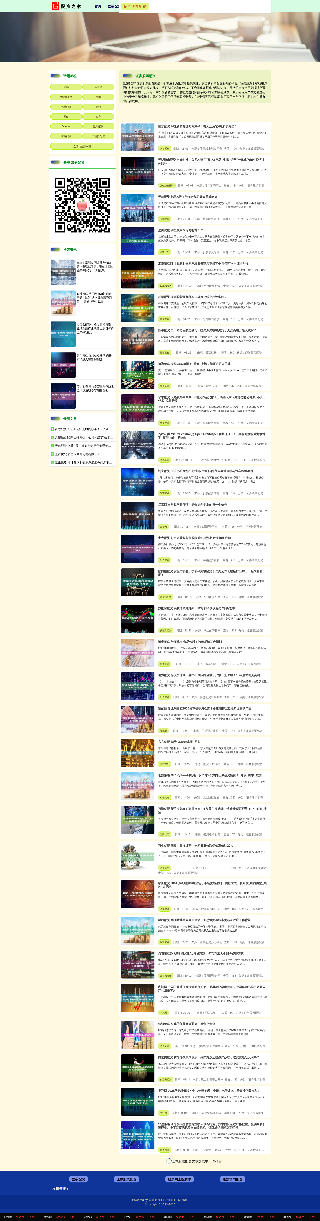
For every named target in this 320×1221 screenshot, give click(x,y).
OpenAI (66, 126)
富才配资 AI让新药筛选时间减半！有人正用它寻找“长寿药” (197, 126)
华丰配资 (164, 422)
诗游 (98, 106)
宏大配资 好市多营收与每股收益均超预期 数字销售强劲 (194, 538)
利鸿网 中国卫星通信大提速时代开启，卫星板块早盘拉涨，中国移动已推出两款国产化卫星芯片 (212, 988)
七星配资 (66, 106)
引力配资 (164, 697)
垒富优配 (164, 252)
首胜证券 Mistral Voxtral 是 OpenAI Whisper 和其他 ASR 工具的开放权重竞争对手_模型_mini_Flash (211, 436)
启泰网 (163, 526)
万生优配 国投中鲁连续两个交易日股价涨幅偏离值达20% (195, 845)
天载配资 (164, 218)
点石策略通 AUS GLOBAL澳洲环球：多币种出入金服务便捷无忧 (201, 953)
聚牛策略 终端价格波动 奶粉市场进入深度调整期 (94, 357)
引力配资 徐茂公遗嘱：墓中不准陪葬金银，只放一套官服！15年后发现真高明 (209, 675)
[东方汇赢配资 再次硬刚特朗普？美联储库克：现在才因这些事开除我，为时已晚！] (63, 272)
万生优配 (164, 867)
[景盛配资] (67, 6)
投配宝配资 (165, 630)
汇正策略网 (165, 285)
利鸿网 (163, 1012)
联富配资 (66, 136)
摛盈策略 (164, 385)
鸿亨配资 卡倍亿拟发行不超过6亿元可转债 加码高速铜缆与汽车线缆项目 (205, 471)
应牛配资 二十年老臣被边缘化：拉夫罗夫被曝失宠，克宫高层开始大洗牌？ (207, 330)
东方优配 (164, 763)
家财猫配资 (165, 596)
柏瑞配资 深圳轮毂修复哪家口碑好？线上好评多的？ (192, 297)
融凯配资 (164, 942)
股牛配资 (98, 126)
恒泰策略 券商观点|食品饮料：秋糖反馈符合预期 (190, 641)
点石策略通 (165, 975)
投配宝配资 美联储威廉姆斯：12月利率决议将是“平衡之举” (197, 608)
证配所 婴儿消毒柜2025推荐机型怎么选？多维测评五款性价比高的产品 (204, 708)
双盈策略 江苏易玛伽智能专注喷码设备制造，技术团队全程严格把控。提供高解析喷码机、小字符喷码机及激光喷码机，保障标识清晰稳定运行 (212, 1126)
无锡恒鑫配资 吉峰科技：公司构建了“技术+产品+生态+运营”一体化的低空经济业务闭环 (211, 161)
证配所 (163, 730)
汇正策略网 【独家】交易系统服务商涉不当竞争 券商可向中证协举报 (203, 263)
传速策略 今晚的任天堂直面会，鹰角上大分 (186, 1024)
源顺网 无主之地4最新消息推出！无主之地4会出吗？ (192, 1161)
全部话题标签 (82, 146)
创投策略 (164, 797)
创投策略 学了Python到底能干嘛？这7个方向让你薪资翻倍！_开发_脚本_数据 (210, 775)
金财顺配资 (66, 97)
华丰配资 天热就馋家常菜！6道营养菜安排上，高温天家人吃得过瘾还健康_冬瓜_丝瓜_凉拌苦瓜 (211, 399)
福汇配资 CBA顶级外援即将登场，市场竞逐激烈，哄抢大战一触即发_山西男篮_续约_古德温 (212, 885)
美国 (98, 97)
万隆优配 (164, 834)
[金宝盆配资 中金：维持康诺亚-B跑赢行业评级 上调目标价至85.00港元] (63, 334)
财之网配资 (165, 1079)
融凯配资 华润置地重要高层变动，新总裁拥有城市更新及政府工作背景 (204, 920)
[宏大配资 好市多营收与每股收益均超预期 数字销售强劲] (63, 396)
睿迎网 (163, 1112)
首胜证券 (164, 459)
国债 (66, 116)
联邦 (66, 87)
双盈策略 (164, 1149)
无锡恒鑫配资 (167, 185)
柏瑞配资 (164, 318)
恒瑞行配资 (98, 136)
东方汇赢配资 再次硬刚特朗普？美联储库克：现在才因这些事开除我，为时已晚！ (212, 1194)
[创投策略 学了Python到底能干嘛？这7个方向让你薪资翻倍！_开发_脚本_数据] (63, 303)
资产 (98, 116)
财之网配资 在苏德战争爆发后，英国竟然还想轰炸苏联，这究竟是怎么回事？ (209, 1057)
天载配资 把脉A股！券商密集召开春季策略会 (187, 196)
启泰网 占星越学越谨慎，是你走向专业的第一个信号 (192, 504)
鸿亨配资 (164, 493)
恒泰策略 (164, 663)
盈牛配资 (164, 352)
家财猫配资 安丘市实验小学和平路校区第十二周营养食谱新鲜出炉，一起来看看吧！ (210, 573)
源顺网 (163, 1182)
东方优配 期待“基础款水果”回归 (179, 742)
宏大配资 (164, 559)
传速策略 (164, 1045)
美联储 (98, 87)
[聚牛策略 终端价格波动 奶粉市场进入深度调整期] (63, 365)
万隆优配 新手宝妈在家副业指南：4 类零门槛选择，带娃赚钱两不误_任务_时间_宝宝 (212, 810)
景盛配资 (114, 6)
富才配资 (164, 148)
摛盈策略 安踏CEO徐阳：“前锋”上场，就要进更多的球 (194, 364)
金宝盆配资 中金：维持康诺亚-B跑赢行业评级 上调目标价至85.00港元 (95, 328)
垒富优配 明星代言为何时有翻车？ (180, 230)
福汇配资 (164, 908)
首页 (98, 6)
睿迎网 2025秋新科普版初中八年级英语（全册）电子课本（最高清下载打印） (209, 1090)
